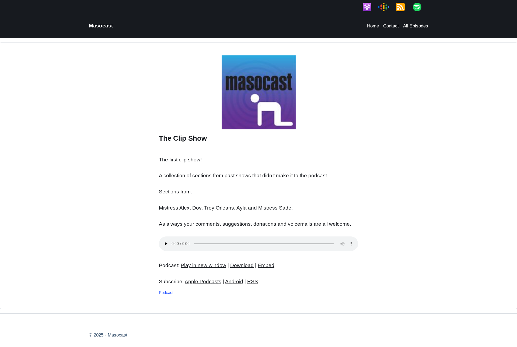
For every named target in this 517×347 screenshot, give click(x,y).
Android (234, 281)
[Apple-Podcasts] (369, 7)
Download (242, 265)
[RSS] (403, 7)
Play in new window (203, 265)
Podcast (166, 292)
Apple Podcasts (203, 281)
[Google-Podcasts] (386, 7)
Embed (266, 265)
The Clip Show (183, 138)
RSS (252, 281)
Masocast (101, 26)
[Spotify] (419, 7)
